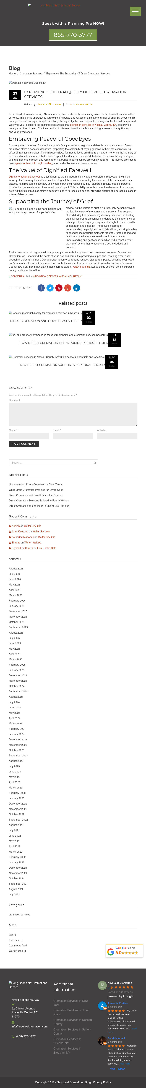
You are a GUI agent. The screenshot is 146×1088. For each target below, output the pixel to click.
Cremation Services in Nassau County (72, 1022)
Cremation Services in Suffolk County (72, 1031)
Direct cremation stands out (24, 176)
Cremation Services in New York (70, 1003)
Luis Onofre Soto (46, 548)
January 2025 (16, 670)
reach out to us (81, 266)
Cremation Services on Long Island (71, 1012)
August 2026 (16, 568)
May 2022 (14, 841)
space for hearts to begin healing (33, 163)
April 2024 (14, 718)
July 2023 (14, 766)
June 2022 (15, 835)
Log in (12, 934)
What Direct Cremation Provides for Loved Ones (36, 489)
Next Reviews (117, 1069)
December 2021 (18, 867)
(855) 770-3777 (26, 1036)
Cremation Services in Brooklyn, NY (67, 1051)
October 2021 (16, 878)
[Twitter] (50, 287)
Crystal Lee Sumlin (22, 548)
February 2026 (17, 600)
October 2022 (16, 814)
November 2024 (18, 680)
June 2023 (15, 771)
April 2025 (14, 654)
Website (101, 430)
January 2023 (16, 798)
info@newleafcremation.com (30, 1026)
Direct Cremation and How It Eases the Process (51, 321)
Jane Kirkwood (20, 531)
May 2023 (14, 777)
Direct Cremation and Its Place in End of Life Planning (39, 505)
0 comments (16, 276)
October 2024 (16, 686)
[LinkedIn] (76, 287)
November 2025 (18, 616)
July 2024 (14, 702)
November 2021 (18, 873)
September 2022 (18, 819)
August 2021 (16, 889)
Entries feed (15, 940)
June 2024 (15, 707)
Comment (14, 400)
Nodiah (16, 526)
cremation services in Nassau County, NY (93, 124)
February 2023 (17, 793)
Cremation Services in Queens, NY (67, 1041)
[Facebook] (41, 287)
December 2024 (18, 675)
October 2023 (16, 750)
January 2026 (16, 606)
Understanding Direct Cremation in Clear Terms (35, 484)
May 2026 (14, 584)
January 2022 (16, 862)
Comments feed (18, 945)
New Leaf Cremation (49, 104)
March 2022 (15, 851)
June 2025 (15, 643)
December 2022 (18, 803)
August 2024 (16, 696)
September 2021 (18, 883)
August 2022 (16, 825)
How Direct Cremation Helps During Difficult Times (63, 343)
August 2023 (16, 760)
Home (12, 73)
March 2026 (15, 595)
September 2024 (18, 691)
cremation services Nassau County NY (57, 276)
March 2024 (15, 723)
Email (57, 430)
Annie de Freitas (118, 1003)
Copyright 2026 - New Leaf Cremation (59, 1082)
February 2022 (17, 857)
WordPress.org (17, 950)
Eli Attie (16, 542)
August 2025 (16, 632)
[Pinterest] (58, 287)
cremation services (31, 73)
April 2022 (14, 846)
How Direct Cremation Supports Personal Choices (62, 365)
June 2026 (15, 579)
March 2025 (15, 659)
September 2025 (18, 627)
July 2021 (14, 894)
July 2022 (14, 830)
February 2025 (17, 664)
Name (13, 430)
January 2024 (16, 734)
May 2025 (14, 648)
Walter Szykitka (32, 526)
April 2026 (14, 590)
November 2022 (18, 809)
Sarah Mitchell (116, 1038)
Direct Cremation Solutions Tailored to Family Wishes (39, 500)
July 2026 (14, 574)
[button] (73, 35)
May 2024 (14, 712)
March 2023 (15, 787)
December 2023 (18, 739)
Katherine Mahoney (23, 537)
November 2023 (18, 744)
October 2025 (16, 622)
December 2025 (18, 611)
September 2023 (18, 755)
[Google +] (67, 287)
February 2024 (17, 728)
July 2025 (14, 638)
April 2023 (14, 782)
